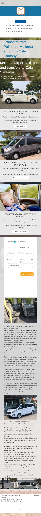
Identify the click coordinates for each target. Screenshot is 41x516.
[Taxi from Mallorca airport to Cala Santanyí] (20, 407)
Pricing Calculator (20, 231)
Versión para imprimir (9, 495)
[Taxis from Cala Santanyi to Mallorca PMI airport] (20, 310)
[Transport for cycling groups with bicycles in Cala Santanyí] (20, 483)
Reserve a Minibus (19, 178)
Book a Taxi (20, 126)
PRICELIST (20, 21)
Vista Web (37, 495)
